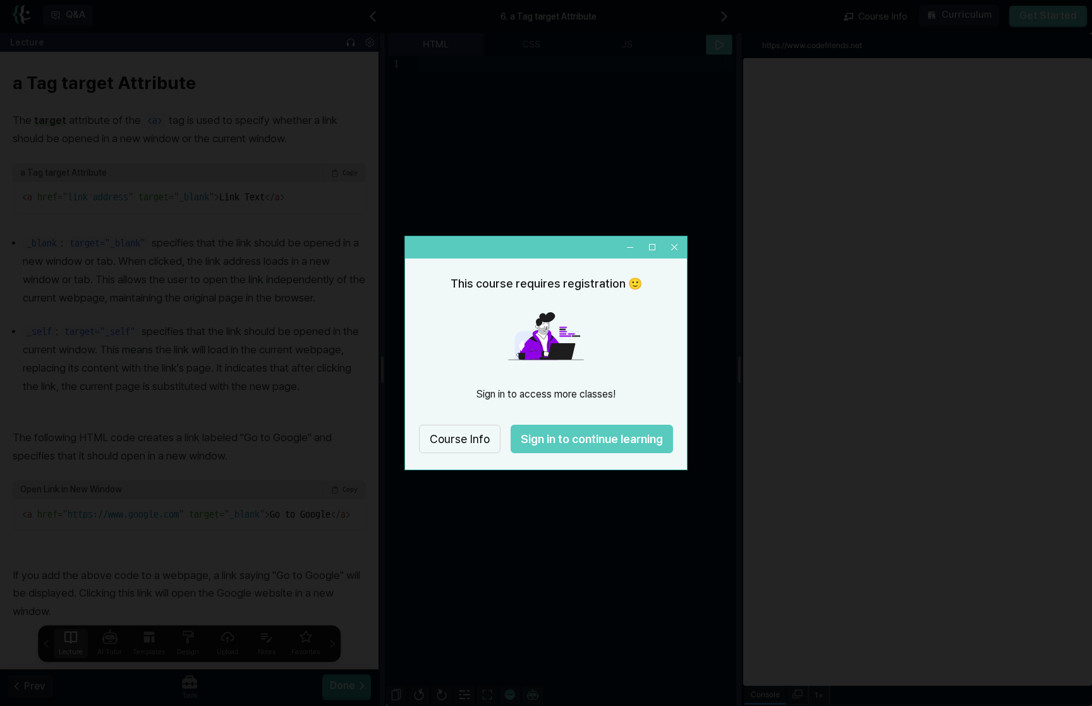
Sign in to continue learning (592, 439)
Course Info (460, 439)
